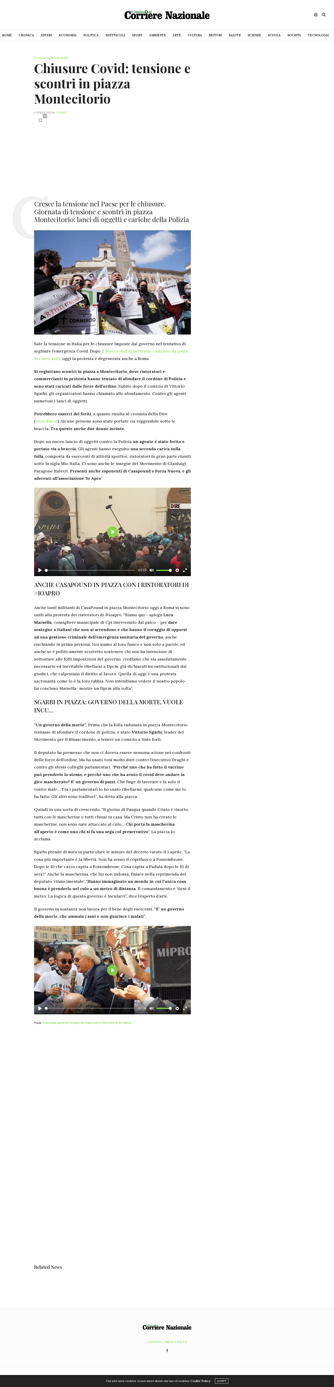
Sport (137, 35)
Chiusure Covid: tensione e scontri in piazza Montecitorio (112, 83)
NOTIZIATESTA (91, 1023)
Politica (91, 35)
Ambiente (157, 35)
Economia (68, 35)
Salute (235, 35)
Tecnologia (318, 35)
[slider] (90, 570)
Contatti (154, 1342)
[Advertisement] (112, 162)
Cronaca (26, 35)
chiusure (49, 1023)
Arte (177, 35)
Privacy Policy (176, 1342)
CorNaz (61, 112)
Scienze (254, 35)
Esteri (46, 35)
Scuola (274, 35)
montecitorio (68, 1023)
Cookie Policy (200, 1381)
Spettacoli (115, 35)
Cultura (195, 35)
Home (7, 35)
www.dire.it (46, 421)
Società (294, 35)
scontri (125, 1023)
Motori (215, 35)
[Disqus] (121, 1088)
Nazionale (59, 57)
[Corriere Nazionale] (167, 15)
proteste (109, 1023)
